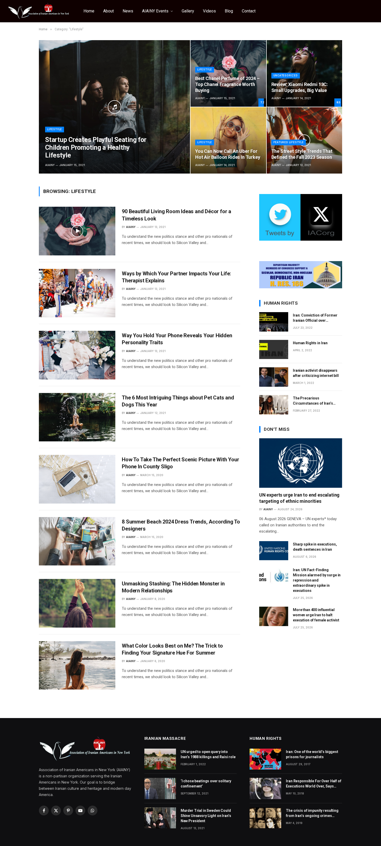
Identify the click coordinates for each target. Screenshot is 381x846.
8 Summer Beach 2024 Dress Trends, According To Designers (181, 525)
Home (88, 11)
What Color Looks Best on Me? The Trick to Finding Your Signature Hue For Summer (172, 649)
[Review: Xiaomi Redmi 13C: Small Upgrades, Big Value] (304, 73)
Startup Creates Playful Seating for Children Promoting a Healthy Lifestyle (95, 147)
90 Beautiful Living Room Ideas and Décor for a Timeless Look (176, 214)
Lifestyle (54, 129)
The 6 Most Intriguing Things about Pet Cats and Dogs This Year (178, 401)
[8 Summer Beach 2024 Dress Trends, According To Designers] (77, 541)
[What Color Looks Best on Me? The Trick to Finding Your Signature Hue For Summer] (77, 665)
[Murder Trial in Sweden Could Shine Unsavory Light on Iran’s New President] (160, 817)
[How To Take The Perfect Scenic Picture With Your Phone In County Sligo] (77, 479)
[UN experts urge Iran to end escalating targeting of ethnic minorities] (300, 462)
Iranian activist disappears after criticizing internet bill (316, 373)
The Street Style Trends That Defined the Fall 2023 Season (302, 154)
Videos (209, 11)
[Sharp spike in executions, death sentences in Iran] (273, 551)
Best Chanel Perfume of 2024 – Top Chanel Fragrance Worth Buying (227, 84)
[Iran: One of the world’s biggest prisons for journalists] (265, 759)
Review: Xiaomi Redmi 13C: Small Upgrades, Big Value (299, 87)
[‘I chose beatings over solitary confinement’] (160, 788)
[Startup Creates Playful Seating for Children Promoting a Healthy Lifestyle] (114, 107)
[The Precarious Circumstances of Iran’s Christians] (273, 404)
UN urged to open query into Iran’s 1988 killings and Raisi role (208, 754)
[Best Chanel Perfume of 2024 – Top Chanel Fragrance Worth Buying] (228, 73)
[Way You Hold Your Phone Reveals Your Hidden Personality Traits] (77, 355)
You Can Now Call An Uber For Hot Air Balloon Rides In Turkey (227, 154)
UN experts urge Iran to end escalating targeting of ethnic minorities (299, 498)
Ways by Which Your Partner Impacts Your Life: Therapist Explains (176, 277)
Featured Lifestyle (288, 142)
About (108, 11)
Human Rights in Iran (310, 343)
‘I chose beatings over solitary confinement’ (206, 783)
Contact (249, 11)
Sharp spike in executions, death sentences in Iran (315, 546)
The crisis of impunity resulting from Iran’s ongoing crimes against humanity (312, 813)
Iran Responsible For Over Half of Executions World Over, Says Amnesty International (313, 784)
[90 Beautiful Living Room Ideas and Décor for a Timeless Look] (77, 231)
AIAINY (50, 165)
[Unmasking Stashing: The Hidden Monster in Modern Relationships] (77, 603)
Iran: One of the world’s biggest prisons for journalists (312, 754)
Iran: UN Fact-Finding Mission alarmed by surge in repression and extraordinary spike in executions (317, 580)
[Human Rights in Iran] (273, 349)
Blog (229, 11)
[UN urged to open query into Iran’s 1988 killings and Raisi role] (160, 759)
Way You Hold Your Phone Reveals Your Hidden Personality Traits (177, 339)
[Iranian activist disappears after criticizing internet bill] (273, 377)
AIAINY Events (155, 11)
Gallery (188, 11)
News (128, 11)
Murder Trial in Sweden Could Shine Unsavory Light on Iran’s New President (206, 815)
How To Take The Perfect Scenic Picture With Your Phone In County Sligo (180, 463)
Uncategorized (285, 75)
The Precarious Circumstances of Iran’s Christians (313, 401)
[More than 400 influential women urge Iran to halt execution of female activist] (273, 616)
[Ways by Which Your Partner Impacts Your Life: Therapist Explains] (77, 293)
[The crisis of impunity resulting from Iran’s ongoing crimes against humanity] (265, 817)
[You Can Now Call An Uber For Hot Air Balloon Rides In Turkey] (228, 140)
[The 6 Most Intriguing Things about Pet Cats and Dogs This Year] (77, 417)
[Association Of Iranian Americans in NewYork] (39, 11)
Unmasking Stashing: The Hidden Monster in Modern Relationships (173, 587)
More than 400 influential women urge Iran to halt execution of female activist (316, 615)
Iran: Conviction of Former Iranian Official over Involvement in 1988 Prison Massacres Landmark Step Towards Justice (315, 318)
